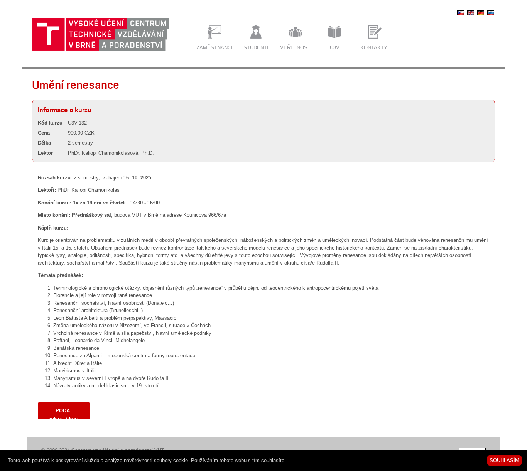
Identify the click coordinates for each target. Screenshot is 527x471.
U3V (335, 48)
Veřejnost (295, 48)
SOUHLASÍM (504, 460)
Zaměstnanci (214, 48)
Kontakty (373, 48)
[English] (470, 15)
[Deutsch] (480, 15)
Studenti (256, 48)
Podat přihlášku (63, 413)
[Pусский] (490, 15)
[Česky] (460, 15)
